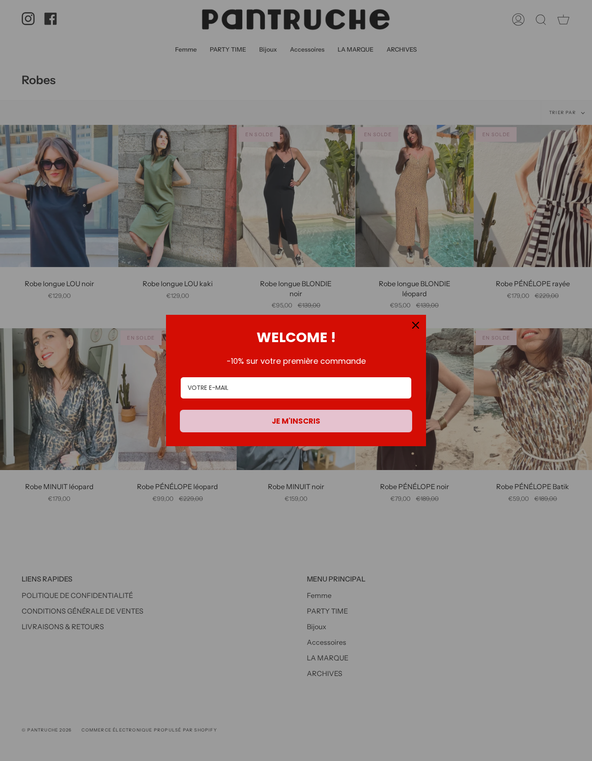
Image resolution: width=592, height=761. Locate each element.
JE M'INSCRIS (296, 421)
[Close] (415, 325)
